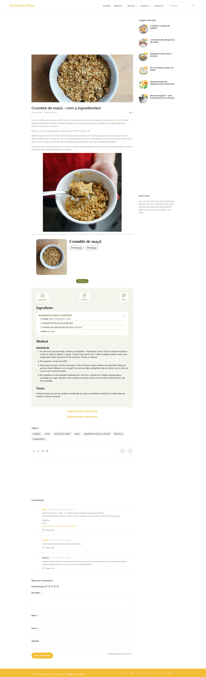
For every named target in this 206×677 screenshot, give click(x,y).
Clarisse (45, 540)
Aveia (47, 434)
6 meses (36, 434)
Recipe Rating (37, 586)
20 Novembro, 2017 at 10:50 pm (61, 509)
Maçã (77, 434)
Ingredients (42, 300)
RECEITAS (118, 6)
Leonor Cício (38, 112)
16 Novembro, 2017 (50, 112)
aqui (116, 120)
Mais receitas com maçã (82, 411)
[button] (124, 315)
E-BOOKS (106, 6)
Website (35, 641)
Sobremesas (39, 439)
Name (34, 615)
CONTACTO (159, 6)
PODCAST (144, 6)
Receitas (118, 434)
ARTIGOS (131, 6)
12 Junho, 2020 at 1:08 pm (60, 558)
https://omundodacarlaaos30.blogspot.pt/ (59, 526)
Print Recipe (76, 248)
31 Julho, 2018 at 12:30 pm (60, 540)
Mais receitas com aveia (82, 416)
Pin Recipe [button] (91, 248)
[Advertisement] (82, 37)
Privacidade (79, 674)
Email (34, 628)
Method (84, 300)
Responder (49, 530)
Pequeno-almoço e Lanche (97, 434)
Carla (44, 509)
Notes (124, 300)
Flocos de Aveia (62, 434)
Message (35, 593)
